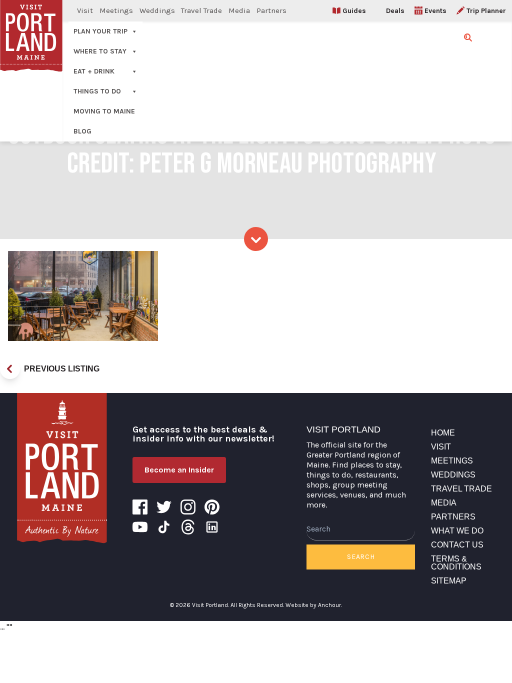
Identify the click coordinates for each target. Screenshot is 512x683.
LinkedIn (212, 527)
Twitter (164, 507)
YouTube (140, 527)
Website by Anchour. (314, 605)
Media (239, 10)
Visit (85, 10)
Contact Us (457, 544)
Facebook (140, 507)
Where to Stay (100, 51)
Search (360, 556)
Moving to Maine (104, 111)
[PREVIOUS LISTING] (10, 369)
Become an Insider (179, 469)
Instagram (188, 507)
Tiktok (164, 527)
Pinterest (212, 507)
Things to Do (97, 91)
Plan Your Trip (101, 31)
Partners (271, 10)
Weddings (157, 10)
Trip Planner (486, 10)
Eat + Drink (94, 71)
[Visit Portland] (62, 468)
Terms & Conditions (456, 562)
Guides (354, 10)
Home (443, 432)
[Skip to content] (256, 239)
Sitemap (448, 580)
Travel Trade (201, 10)
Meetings (116, 10)
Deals (395, 10)
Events (435, 10)
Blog (83, 131)
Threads (188, 527)
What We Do (457, 530)
